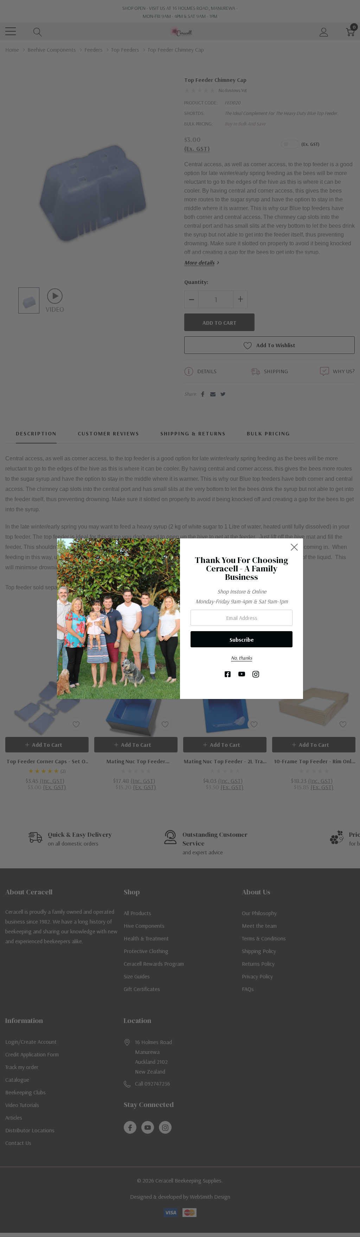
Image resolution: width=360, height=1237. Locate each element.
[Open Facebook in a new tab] (227, 674)
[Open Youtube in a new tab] (241, 674)
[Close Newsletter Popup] (294, 547)
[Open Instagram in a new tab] (255, 674)
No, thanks (241, 658)
